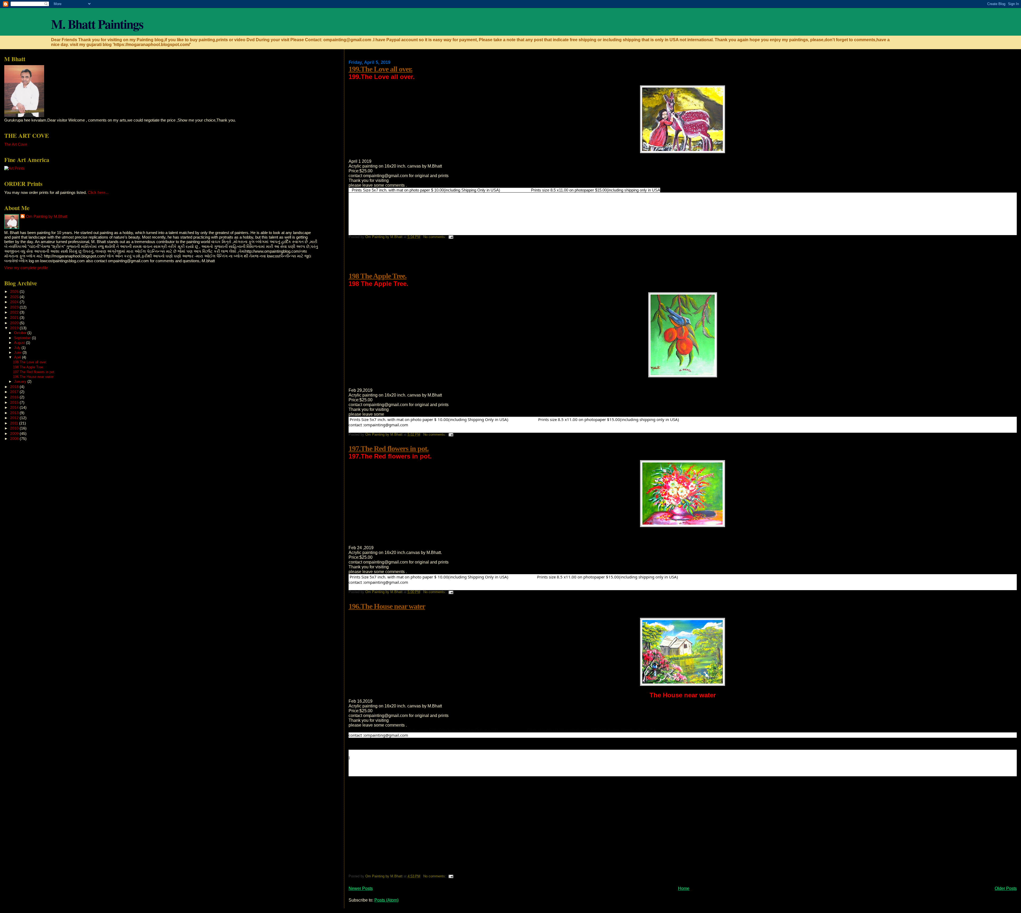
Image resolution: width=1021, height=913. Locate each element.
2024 (15, 302)
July (18, 348)
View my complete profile (26, 267)
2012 (15, 418)
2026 (15, 291)
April (18, 357)
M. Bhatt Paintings (97, 24)
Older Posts (1006, 888)
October (20, 333)
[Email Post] (450, 237)
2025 (15, 297)
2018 (15, 387)
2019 (15, 328)
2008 (15, 438)
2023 (15, 307)
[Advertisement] (445, 259)
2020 (15, 323)
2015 (15, 402)
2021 (15, 317)
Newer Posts (361, 888)
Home (683, 888)
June (18, 353)
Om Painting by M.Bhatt (46, 216)
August (20, 343)
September (23, 338)
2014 (15, 407)
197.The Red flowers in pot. (389, 448)
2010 (15, 428)
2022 (15, 312)
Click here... (98, 192)
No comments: (435, 237)
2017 (15, 392)
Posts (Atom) (386, 900)
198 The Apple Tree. (378, 276)
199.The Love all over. (380, 69)
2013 (15, 413)
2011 (14, 423)
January (20, 381)
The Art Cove (15, 144)
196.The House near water (387, 606)
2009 (15, 433)
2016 (15, 397)
